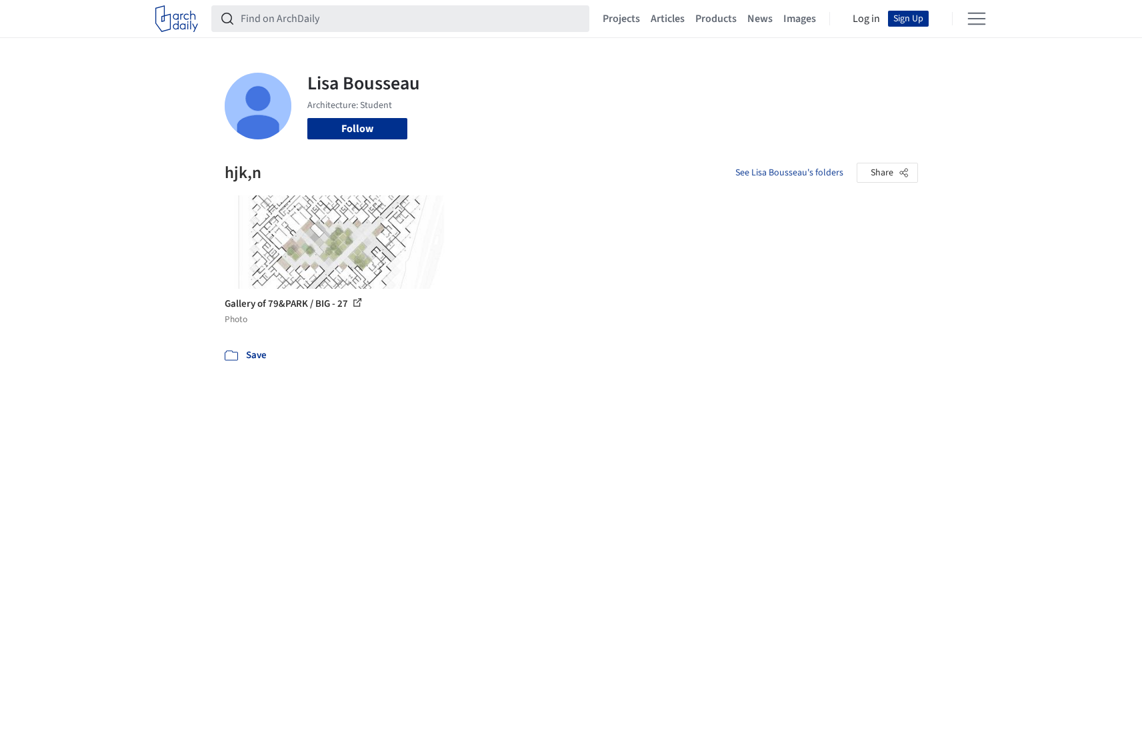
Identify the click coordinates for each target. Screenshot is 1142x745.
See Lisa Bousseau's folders (789, 172)
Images (799, 18)
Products (716, 18)
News (760, 18)
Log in (866, 18)
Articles (668, 18)
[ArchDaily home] (176, 18)
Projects (621, 18)
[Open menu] (976, 18)
